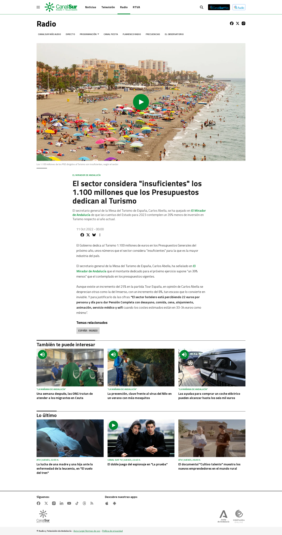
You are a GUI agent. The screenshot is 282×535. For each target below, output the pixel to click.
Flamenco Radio (132, 34)
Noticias (90, 7)
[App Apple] (107, 503)
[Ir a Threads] (85, 503)
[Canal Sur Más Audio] (239, 7)
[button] (141, 102)
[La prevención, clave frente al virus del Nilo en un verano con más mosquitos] (141, 367)
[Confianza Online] (238, 517)
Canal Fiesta (111, 34)
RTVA (136, 7)
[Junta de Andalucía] (223, 517)
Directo (70, 34)
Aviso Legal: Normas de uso (86, 531)
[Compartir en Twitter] (88, 235)
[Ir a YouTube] (69, 503)
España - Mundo (88, 330)
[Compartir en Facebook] (82, 235)
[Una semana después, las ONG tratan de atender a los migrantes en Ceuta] (70, 367)
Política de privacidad (112, 531)
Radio (124, 7)
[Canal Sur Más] (219, 7)
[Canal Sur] (61, 7)
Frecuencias (153, 34)
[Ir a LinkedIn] (62, 503)
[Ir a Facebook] (232, 23)
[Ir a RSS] (92, 503)
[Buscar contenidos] (202, 7)
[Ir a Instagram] (243, 23)
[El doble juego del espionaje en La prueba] (141, 438)
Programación (88, 34)
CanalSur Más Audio (49, 34)
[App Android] (115, 503)
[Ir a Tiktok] (77, 503)
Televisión (108, 7)
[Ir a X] (238, 23)
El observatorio (174, 34)
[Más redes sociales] (100, 235)
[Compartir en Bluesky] (94, 235)
